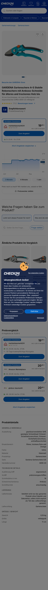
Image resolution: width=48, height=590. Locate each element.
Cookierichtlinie (9, 318)
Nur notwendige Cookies (36, 273)
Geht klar (34, 311)
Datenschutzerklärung (11, 316)
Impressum (40, 318)
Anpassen (14, 311)
